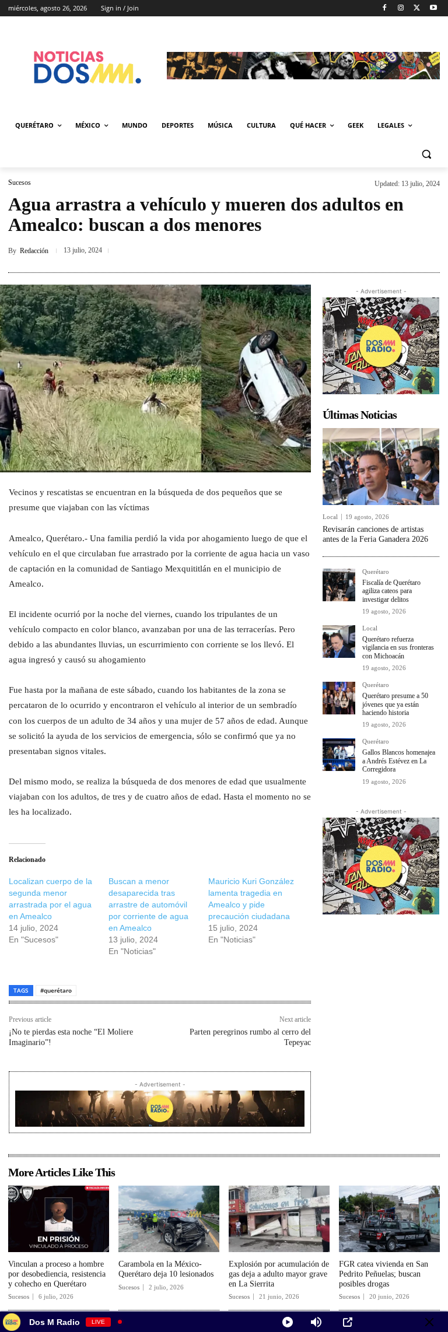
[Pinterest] (400, 250)
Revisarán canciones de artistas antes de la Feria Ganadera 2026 (375, 534)
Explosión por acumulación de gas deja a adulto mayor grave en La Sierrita (279, 1274)
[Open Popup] (348, 1322)
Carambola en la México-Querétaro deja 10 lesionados (166, 1269)
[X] (417, 8)
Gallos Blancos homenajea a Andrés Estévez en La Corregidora (398, 760)
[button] (426, 153)
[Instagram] (401, 8)
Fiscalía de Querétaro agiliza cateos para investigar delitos (391, 591)
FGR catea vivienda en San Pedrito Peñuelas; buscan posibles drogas (383, 1274)
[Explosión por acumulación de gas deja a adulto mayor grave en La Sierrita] (279, 1219)
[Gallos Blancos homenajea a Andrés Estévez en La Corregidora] (339, 754)
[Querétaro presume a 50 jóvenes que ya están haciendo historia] (339, 698)
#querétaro (56, 990)
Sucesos (19, 182)
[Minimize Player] (429, 1322)
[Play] (288, 1322)
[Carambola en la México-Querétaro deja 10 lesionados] (168, 1219)
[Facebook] (384, 8)
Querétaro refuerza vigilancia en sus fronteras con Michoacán (398, 647)
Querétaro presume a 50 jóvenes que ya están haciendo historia (395, 704)
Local (330, 517)
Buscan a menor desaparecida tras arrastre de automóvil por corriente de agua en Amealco (148, 905)
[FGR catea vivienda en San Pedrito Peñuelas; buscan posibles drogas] (389, 1219)
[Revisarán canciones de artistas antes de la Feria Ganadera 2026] (381, 466)
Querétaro (375, 572)
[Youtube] (433, 8)
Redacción (34, 250)
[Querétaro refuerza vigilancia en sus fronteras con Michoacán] (339, 641)
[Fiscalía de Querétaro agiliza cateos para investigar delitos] (339, 585)
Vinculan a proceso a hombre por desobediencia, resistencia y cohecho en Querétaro (57, 1274)
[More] (427, 250)
